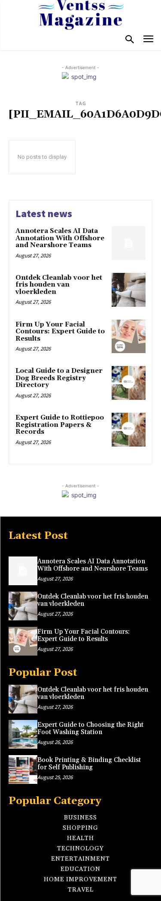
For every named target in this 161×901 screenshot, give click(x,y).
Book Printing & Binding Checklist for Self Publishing (89, 763)
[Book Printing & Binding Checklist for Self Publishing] (23, 769)
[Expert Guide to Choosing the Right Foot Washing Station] (23, 734)
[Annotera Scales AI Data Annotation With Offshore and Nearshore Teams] (129, 243)
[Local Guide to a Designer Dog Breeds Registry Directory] (129, 383)
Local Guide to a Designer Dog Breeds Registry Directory (59, 378)
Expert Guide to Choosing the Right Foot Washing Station (90, 728)
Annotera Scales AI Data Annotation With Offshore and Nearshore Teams (59, 238)
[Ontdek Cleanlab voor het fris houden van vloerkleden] (129, 290)
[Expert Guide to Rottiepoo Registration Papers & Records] (129, 430)
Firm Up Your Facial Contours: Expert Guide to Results (60, 331)
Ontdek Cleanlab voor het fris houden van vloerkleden (58, 285)
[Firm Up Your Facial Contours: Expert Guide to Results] (129, 337)
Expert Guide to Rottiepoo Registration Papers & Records (59, 425)
